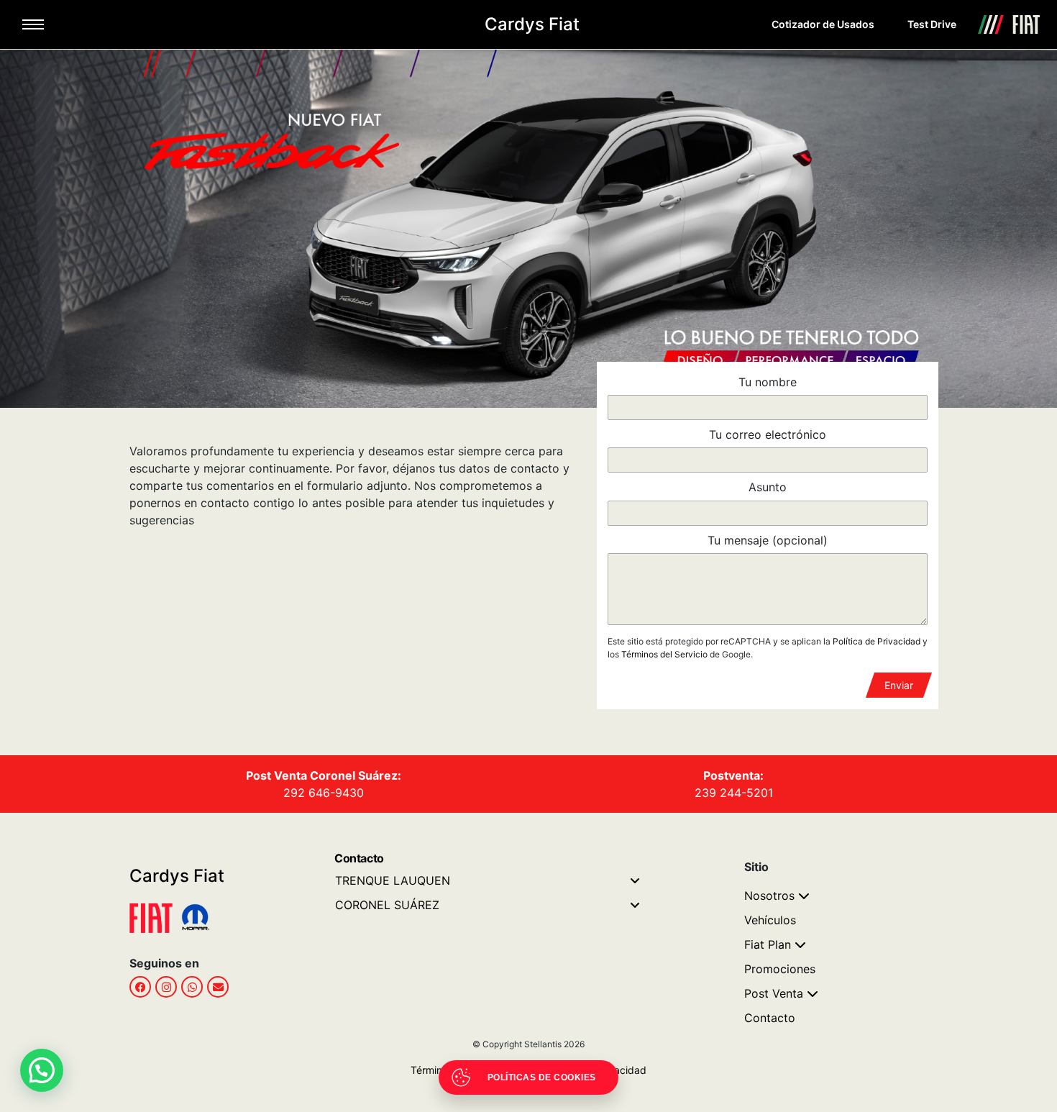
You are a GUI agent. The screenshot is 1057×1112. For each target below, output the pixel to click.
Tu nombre (767, 382)
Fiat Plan (767, 944)
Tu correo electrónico (767, 434)
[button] (41, 1070)
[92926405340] (192, 987)
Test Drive (931, 24)
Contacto (769, 1018)
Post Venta (773, 993)
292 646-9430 (323, 792)
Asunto (768, 487)
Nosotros (769, 895)
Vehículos (770, 920)
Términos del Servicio (664, 654)
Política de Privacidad (876, 641)
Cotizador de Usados (823, 24)
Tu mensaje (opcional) (768, 540)
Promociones (779, 969)
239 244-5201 (734, 792)
